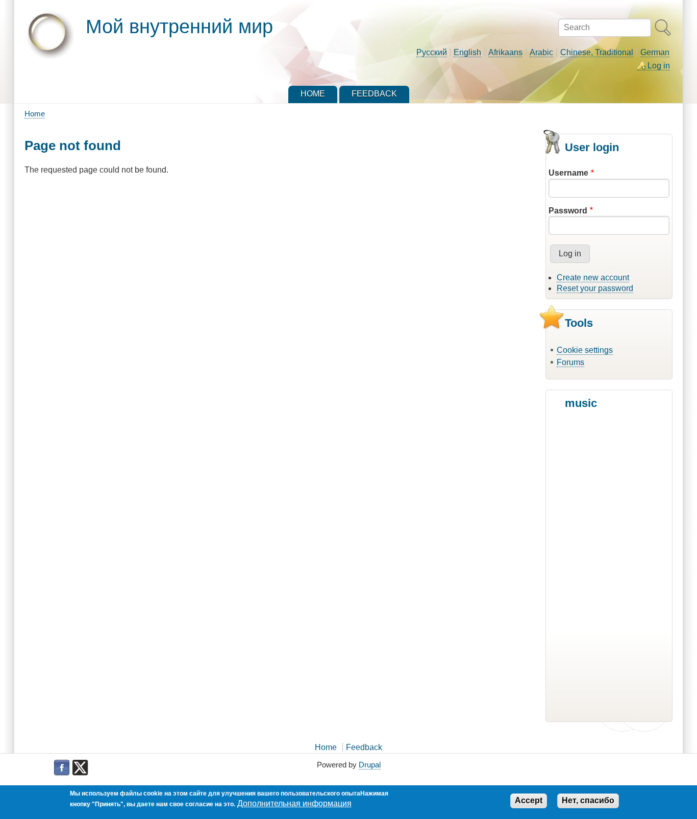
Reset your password (595, 288)
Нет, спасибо (588, 800)
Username (568, 172)
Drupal (370, 764)
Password (568, 210)
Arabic (541, 52)
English (467, 52)
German (654, 52)
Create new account (593, 277)
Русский (431, 52)
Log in (659, 65)
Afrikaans (505, 52)
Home (34, 113)
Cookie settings (585, 350)
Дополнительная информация (294, 803)
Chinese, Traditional (596, 52)
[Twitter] (80, 768)
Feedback (364, 747)
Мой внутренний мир (179, 26)
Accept (528, 800)
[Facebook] (62, 768)
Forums (570, 362)
